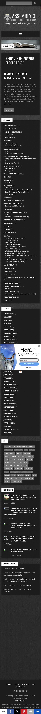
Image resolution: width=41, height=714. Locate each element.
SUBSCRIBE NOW (29, 364)
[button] (28, 350)
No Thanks (29, 367)
